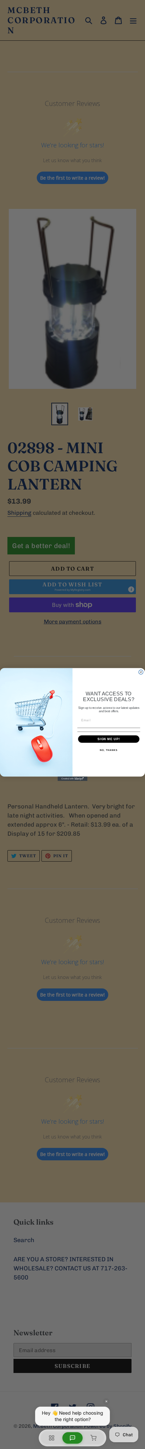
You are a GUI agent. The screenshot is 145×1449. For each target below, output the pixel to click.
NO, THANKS (108, 750)
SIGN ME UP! (108, 738)
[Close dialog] (141, 672)
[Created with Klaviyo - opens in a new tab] (72, 778)
